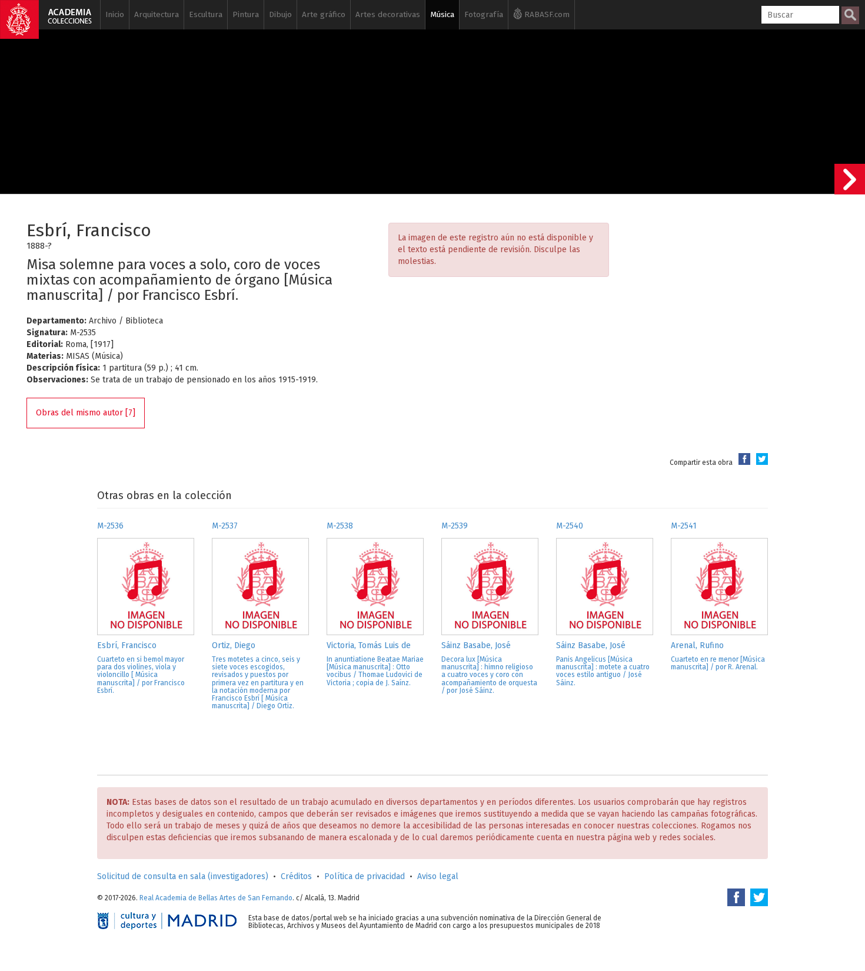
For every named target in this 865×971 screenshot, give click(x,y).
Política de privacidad (364, 876)
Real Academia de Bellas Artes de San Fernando (215, 898)
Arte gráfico (323, 14)
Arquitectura (156, 14)
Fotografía (483, 14)
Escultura (205, 14)
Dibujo (280, 14)
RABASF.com (546, 14)
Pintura (245, 14)
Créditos (296, 876)
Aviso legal (437, 876)
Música (442, 14)
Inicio (114, 14)
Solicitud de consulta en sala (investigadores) (182, 876)
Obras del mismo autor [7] (85, 413)
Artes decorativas (387, 14)
